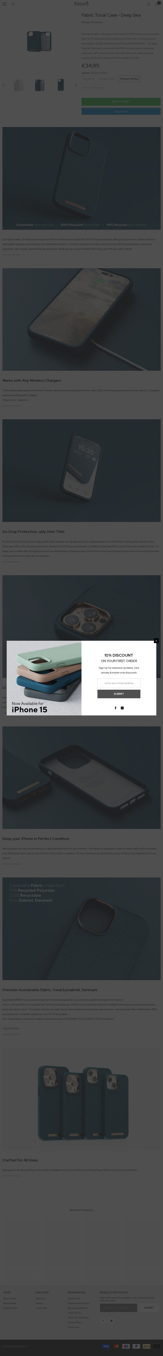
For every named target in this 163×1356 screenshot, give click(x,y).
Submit (119, 694)
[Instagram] (122, 708)
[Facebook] (115, 708)
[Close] (156, 640)
